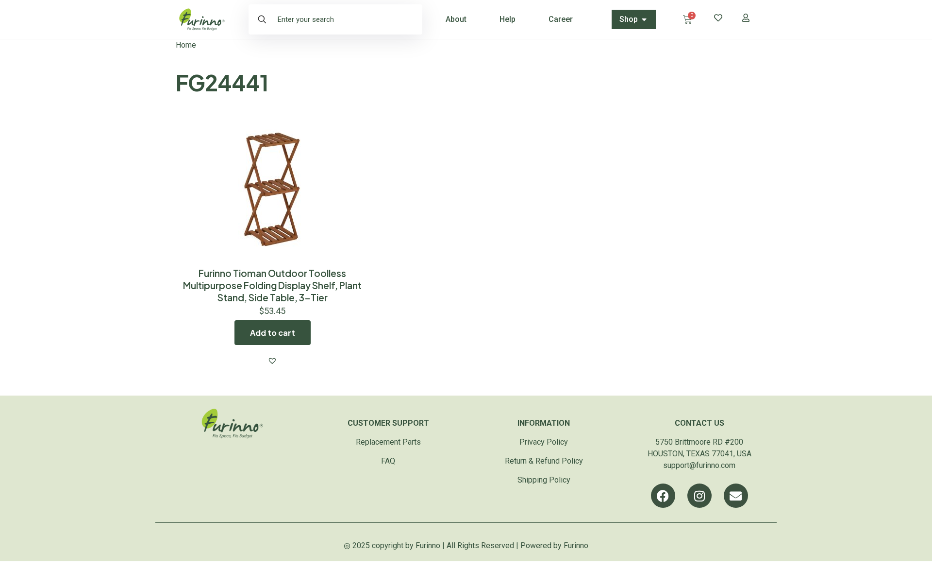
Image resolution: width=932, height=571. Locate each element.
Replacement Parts (388, 442)
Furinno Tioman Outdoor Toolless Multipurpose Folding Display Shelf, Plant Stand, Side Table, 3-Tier (272, 285)
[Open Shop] (644, 19)
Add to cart (272, 333)
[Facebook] (663, 496)
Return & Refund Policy (544, 461)
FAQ (388, 461)
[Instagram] (699, 496)
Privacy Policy (543, 442)
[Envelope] (736, 496)
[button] (272, 360)
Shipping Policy (543, 479)
